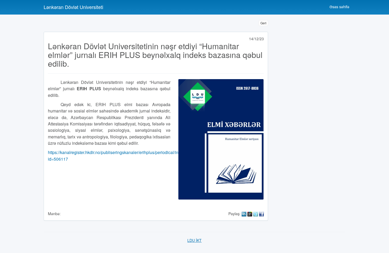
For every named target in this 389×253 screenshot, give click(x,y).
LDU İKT (194, 240)
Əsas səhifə (339, 6)
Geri (263, 23)
